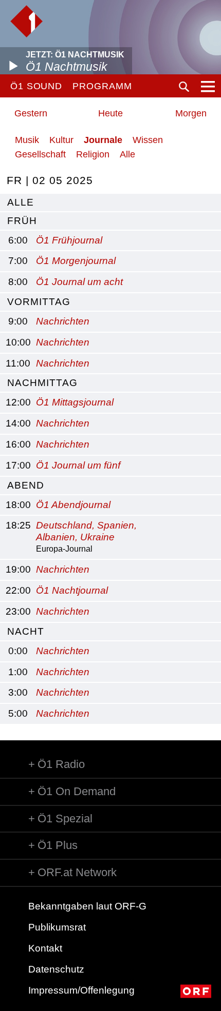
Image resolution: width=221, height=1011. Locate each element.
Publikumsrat (57, 927)
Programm (102, 86)
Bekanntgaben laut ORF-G (87, 906)
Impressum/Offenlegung (81, 990)
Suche (184, 87)
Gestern (30, 113)
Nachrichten (62, 321)
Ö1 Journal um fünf (78, 465)
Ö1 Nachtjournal (72, 590)
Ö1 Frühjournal (69, 240)
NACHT (25, 631)
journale (103, 140)
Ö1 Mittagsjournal (75, 402)
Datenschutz (56, 969)
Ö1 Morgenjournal (76, 260)
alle (20, 202)
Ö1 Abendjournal (73, 504)
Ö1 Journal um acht (79, 281)
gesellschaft (40, 154)
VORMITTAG (38, 301)
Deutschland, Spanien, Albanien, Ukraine (86, 531)
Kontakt (45, 948)
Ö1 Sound (36, 86)
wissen (148, 140)
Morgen (191, 113)
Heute (110, 113)
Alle (127, 154)
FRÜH (22, 220)
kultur (61, 140)
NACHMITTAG (42, 382)
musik (27, 140)
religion (92, 154)
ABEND (25, 485)
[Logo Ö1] (26, 21)
